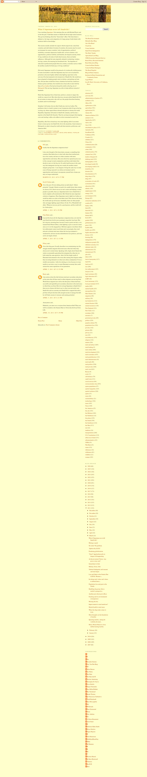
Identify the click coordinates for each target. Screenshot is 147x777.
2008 (89, 642)
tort (86, 428)
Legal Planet (89, 80)
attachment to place (51, 132)
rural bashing (89, 347)
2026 (89, 466)
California (88, 135)
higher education (90, 232)
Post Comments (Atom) (52, 325)
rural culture (88, 350)
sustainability (89, 398)
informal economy (90, 245)
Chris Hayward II (91, 677)
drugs (87, 179)
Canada (87, 137)
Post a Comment (42, 317)
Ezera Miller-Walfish (92, 689)
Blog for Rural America (92, 73)
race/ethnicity (89, 337)
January (91, 633)
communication (89, 144)
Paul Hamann (90, 744)
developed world (66, 132)
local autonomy (89, 281)
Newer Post (41, 321)
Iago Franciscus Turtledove (94, 697)
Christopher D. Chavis (92, 682)
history (87, 235)
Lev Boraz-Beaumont (92, 719)
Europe (87, 198)
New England (89, 308)
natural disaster (89, 303)
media (87, 286)
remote (87, 342)
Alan (87, 659)
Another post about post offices (98, 594)
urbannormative (90, 440)
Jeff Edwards (89, 707)
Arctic (87, 122)
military (87, 298)
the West (87, 425)
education (88, 186)
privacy (87, 333)
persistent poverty (90, 318)
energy (87, 193)
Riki (87, 752)
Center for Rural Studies (92, 65)
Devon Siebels (90, 684)
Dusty (44, 274)
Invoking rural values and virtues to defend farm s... (98, 580)
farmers (87, 213)
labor (86, 257)
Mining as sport (93, 543)
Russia (87, 372)
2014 (89, 500)
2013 (89, 502)
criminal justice (89, 152)
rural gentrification (90, 357)
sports (87, 394)
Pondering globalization (96, 551)
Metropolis (41, 88)
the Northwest (89, 416)
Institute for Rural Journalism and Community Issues (95, 76)
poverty (87, 328)
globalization (89, 223)
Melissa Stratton (90, 729)
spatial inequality (90, 389)
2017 (89, 491)
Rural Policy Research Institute (94, 60)
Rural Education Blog (91, 63)
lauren (88, 766)
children (87, 140)
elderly (87, 188)
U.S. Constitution (90, 435)
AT (87, 657)
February (92, 630)
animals (87, 118)
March (91, 536)
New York (88, 311)
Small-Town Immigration (92, 51)
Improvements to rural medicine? (98, 604)
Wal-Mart (88, 445)
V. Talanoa (89, 762)
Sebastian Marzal (91, 756)
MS (87, 724)
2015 (89, 497)
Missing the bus (93, 601)
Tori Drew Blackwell (92, 759)
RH (87, 746)
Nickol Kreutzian (91, 736)
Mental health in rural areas (97, 607)
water (86, 447)
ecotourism (88, 184)
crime (87, 149)
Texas (87, 406)
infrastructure (89, 249)
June (90, 527)
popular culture (89, 323)
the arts (87, 411)
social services (89, 381)
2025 (89, 469)
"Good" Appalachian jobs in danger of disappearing (97, 555)
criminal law (89, 154)
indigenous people (90, 242)
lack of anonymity (90, 259)
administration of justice (92, 98)
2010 (89, 636)
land (86, 262)
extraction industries (91, 201)
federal (87, 215)
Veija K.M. (89, 764)
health (87, 227)
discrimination (89, 174)
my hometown (89, 301)
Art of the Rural (89, 43)
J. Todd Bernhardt (91, 699)
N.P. (44, 145)
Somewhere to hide (94, 564)
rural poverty (89, 367)
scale (86, 374)
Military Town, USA (95, 567)
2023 (89, 474)
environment (89, 196)
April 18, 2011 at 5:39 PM (53, 313)
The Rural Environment (92, 38)
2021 (89, 480)
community (88, 147)
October (91, 516)
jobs (86, 254)
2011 (89, 508)
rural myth (88, 362)
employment (89, 191)
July (90, 524)
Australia (88, 130)
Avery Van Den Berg (92, 664)
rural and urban (89, 345)
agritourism (88, 110)
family (87, 206)
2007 (89, 645)
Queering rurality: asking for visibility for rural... (97, 621)
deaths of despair (90, 157)
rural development (90, 352)
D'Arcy (45, 243)
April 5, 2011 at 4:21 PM (52, 298)
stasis (86, 396)
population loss (50, 134)
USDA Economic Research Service (95, 58)
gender (87, 220)
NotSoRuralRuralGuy (92, 739)
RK (87, 749)
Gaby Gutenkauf (90, 692)
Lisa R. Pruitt (90, 722)
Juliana (88, 712)
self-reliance (88, 376)
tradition (87, 430)
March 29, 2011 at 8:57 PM (53, 177)
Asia (86, 125)
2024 (89, 472)
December (92, 510)
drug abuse (88, 176)
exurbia (87, 203)
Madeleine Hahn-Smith (92, 727)
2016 (89, 494)
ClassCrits (88, 46)
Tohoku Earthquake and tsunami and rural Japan (98, 570)
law (86, 267)
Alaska (87, 113)
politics (87, 320)
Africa (87, 103)
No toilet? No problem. (95, 546)
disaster (87, 171)
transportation (89, 433)
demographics (89, 162)
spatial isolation (90, 391)
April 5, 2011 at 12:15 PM (53, 238)
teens (86, 403)
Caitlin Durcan (90, 669)
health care (88, 230)
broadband (88, 132)
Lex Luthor (46, 86)
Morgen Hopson (90, 732)
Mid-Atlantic (89, 293)
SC (87, 754)
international (89, 252)
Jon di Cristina (47, 182)
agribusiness (89, 105)
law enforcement (90, 269)
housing (87, 237)
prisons (87, 330)
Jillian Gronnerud (91, 709)
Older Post (79, 321)
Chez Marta (46, 215)
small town (88, 379)
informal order (89, 247)
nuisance (88, 315)
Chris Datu (89, 674)
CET (87, 667)
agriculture (88, 108)
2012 (89, 505)
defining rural (89, 159)
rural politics (89, 364)
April (91, 533)
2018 (89, 488)
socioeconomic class (91, 384)
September (92, 519)
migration (88, 296)
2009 (89, 639)
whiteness (88, 450)
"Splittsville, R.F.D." (95, 548)
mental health (89, 289)
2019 (89, 486)
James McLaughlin (91, 702)
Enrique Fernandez (91, 687)
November (92, 513)
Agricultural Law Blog (91, 55)
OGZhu (88, 742)
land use (87, 264)
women (87, 457)
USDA (87, 442)
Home (60, 321)
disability (88, 169)
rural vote (88, 369)
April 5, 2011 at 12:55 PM (53, 269)
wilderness (88, 452)
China (87, 142)
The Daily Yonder (90, 53)
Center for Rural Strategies (93, 68)
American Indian (90, 115)
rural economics (90, 354)
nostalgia (88, 313)
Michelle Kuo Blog (91, 41)
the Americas (89, 408)
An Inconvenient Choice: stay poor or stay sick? (97, 560)
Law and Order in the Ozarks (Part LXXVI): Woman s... (98, 575)
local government (90, 284)
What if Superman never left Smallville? (97, 539)
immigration (89, 240)
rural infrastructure (90, 359)
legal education (89, 276)
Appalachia (88, 120)
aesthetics (88, 100)
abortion (87, 93)
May (90, 530)
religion (87, 340)
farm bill (87, 210)
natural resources (90, 306)
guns (86, 225)
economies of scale (90, 181)
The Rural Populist (90, 70)
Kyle (87, 717)
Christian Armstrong (92, 679)
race (86, 335)
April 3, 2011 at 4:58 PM (52, 210)
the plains (88, 418)
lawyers (87, 271)
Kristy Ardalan (90, 714)
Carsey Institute (89, 48)
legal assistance (89, 274)
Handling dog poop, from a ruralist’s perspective (96, 590)
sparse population (90, 386)
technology (88, 401)
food (86, 218)
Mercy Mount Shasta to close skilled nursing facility (97, 626)
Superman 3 (50, 32)
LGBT (87, 279)
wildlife (87, 455)
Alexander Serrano (91, 662)
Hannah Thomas (90, 694)
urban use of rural (90, 438)
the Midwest (89, 413)
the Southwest (89, 423)
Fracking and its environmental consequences (98, 598)
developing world (90, 166)
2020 (89, 483)
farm (86, 208)
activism (87, 96)
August (91, 522)
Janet (87, 704)
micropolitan (89, 291)
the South (88, 420)
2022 (89, 477)
